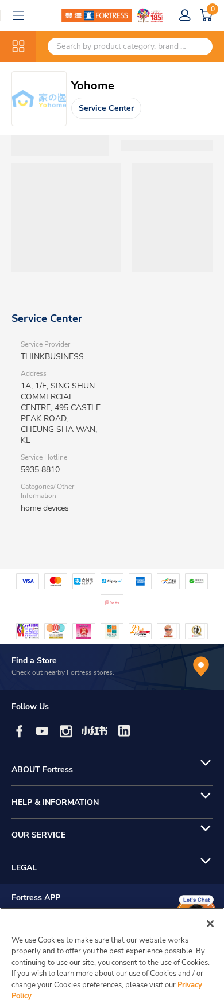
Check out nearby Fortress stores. (62, 672)
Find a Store (34, 660)
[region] (112, 958)
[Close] (210, 923)
